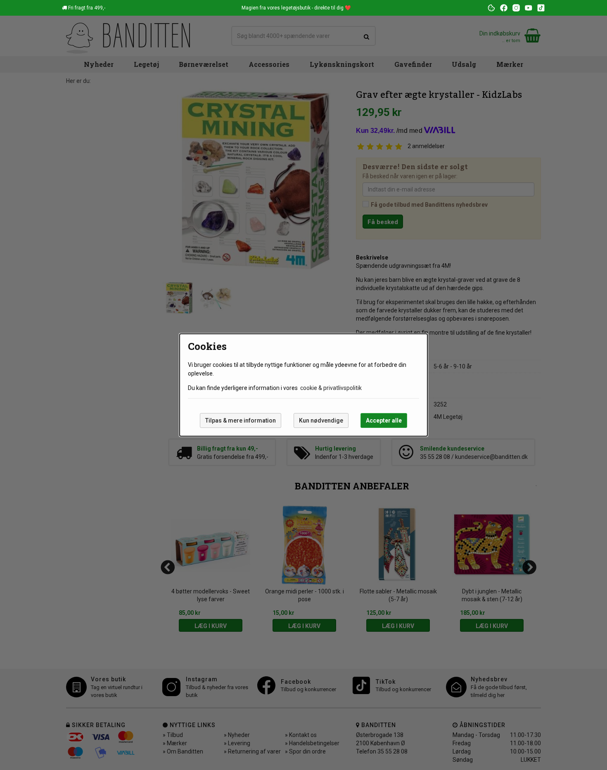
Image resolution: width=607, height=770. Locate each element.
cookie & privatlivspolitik (331, 388)
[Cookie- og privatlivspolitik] (491, 8)
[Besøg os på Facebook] (504, 8)
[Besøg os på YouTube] (528, 8)
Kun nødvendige (321, 420)
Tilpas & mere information (240, 420)
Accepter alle (384, 420)
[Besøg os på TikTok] (541, 8)
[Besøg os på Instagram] (516, 8)
